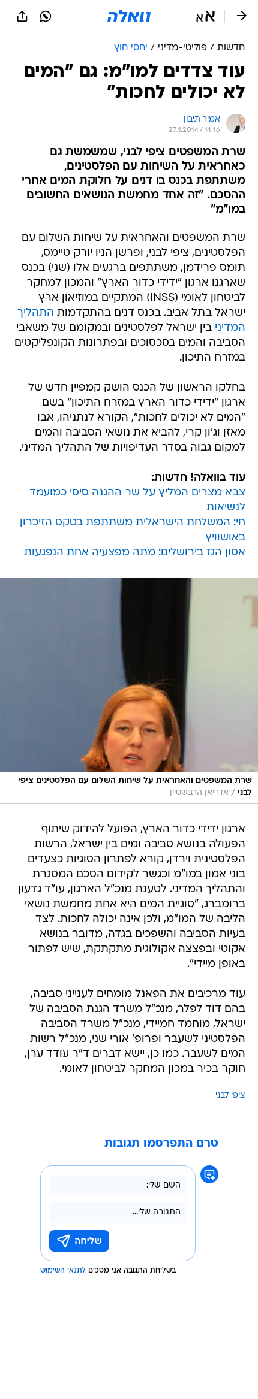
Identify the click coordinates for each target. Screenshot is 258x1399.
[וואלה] (129, 16)
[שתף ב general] (22, 16)
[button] (205, 16)
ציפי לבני (230, 1095)
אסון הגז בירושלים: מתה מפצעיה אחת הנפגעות (134, 552)
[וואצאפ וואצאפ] (46, 16)
